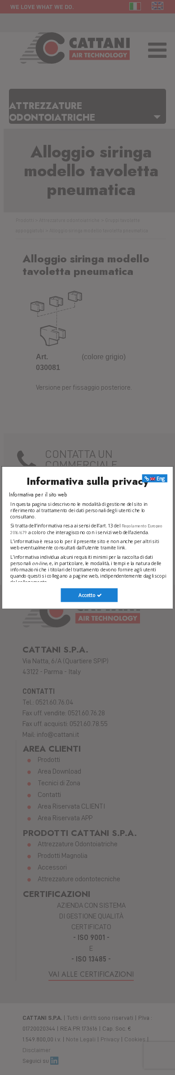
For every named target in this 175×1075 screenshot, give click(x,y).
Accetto (87, 595)
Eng (160, 478)
